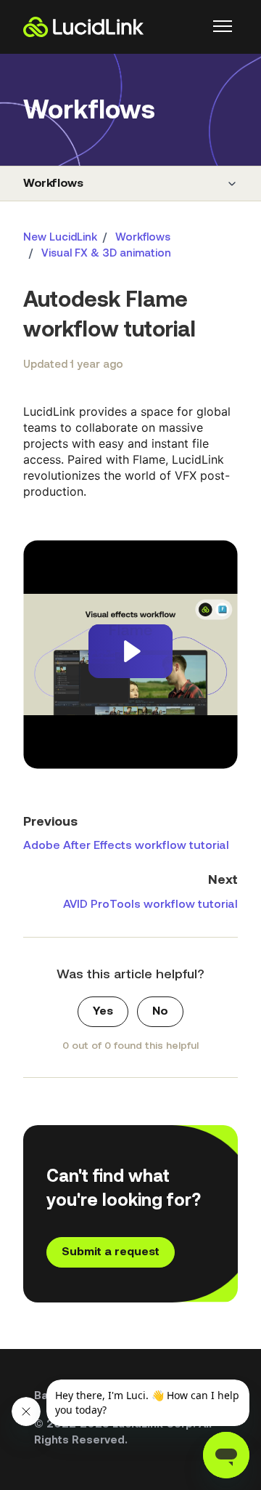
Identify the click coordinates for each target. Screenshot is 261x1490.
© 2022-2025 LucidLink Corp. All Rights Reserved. (123, 1433)
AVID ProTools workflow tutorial (150, 905)
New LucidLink (60, 238)
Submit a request (111, 1252)
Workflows (53, 184)
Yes (103, 1012)
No (160, 1012)
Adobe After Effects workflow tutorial (126, 846)
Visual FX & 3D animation (106, 254)
